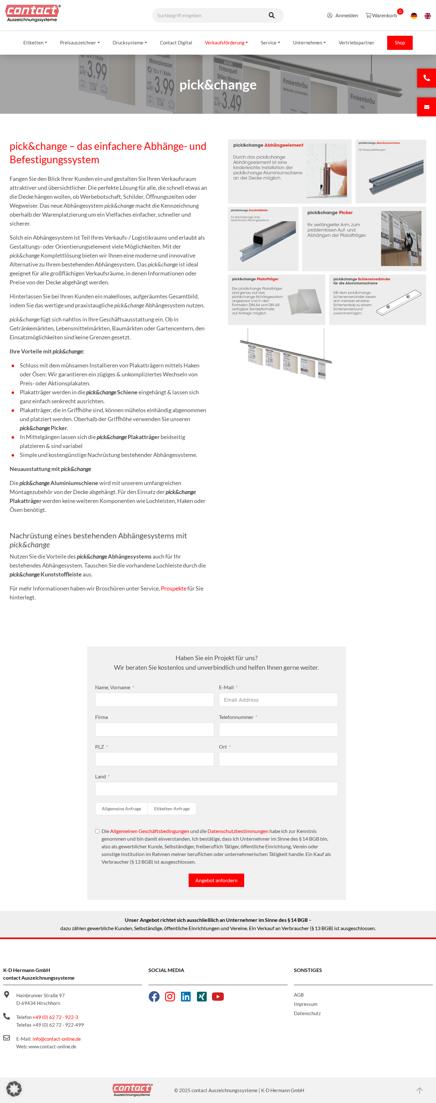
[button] (14, 1089)
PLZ (99, 747)
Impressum (305, 1004)
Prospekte (173, 588)
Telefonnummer (236, 717)
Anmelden (346, 15)
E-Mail (226, 687)
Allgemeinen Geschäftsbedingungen (149, 831)
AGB (299, 995)
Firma (101, 717)
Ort (223, 747)
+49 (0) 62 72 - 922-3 (55, 1017)
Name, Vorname (112, 687)
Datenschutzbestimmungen (237, 831)
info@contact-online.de (57, 1039)
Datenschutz (307, 1013)
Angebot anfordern (216, 880)
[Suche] (272, 15)
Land (100, 776)
